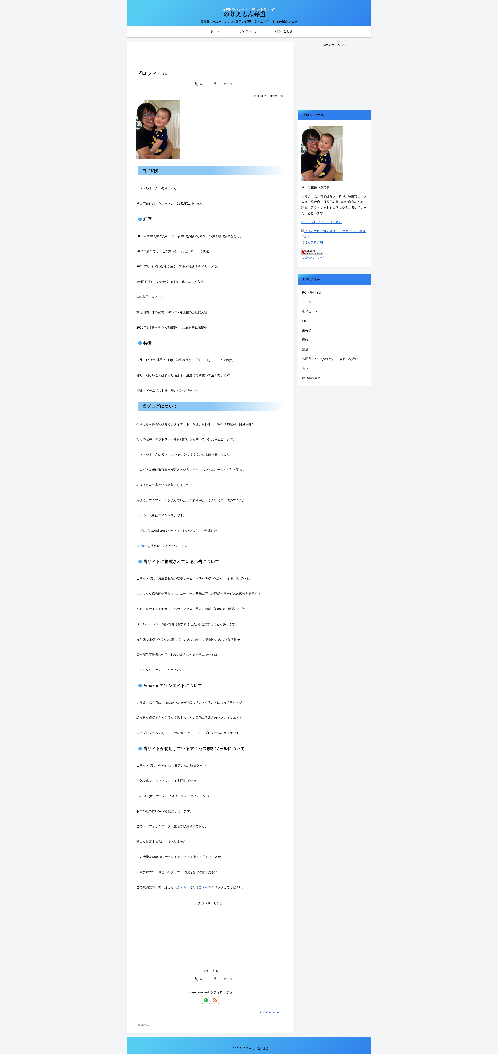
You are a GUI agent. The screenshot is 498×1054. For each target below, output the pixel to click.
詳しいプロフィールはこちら (321, 222)
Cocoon (141, 546)
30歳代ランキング (312, 257)
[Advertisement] (210, 54)
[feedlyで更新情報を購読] (206, 1000)
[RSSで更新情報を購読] (215, 1000)
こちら (141, 669)
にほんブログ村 (312, 242)
